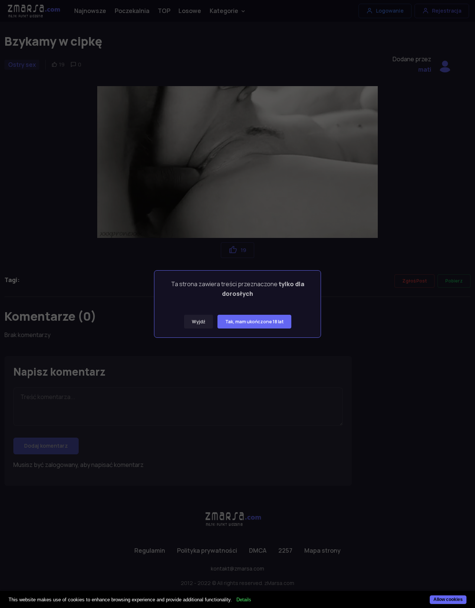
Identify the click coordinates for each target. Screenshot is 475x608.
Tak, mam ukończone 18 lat (254, 321)
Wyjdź (198, 321)
